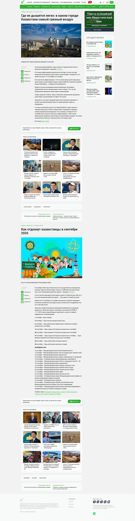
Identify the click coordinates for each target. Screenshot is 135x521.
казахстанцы (42, 478)
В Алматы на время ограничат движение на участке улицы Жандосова (65, 488)
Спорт (88, 6)
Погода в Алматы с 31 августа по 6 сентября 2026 (93, 66)
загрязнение (46, 206)
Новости (29, 2)
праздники (26, 478)
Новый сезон (55, 2)
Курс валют (76, 2)
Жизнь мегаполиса (80, 6)
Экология (29, 11)
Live (90, 2)
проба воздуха (27, 206)
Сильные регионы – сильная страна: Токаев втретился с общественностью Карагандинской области (66, 217)
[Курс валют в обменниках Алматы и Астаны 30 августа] (108, 78)
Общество (70, 6)
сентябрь (34, 478)
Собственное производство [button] (41, 2)
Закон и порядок (56, 6)
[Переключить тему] (103, 2)
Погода (83, 2)
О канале (71, 501)
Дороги (64, 6)
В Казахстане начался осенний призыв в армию (37, 216)
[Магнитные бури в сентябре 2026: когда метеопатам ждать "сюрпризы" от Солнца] (108, 91)
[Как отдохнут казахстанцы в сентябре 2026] (108, 44)
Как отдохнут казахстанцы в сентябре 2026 (94, 43)
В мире (93, 6)
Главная (23, 11)
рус (112, 2)
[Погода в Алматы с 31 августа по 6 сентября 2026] (108, 66)
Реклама (71, 507)
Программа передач (66, 2)
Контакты (71, 504)
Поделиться (27, 71)
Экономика (37, 6)
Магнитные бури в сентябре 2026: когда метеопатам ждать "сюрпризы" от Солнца (93, 92)
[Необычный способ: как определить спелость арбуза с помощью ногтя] (108, 54)
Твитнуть (26, 74)
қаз (107, 2)
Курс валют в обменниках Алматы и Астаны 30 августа (94, 78)
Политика (29, 6)
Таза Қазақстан (46, 6)
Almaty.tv (59, 69)
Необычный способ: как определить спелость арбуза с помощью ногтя (93, 54)
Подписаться (75, 128)
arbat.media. (45, 121)
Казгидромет (37, 206)
